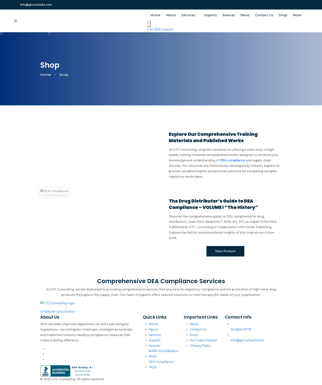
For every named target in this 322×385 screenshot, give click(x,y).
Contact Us (264, 15)
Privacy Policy (200, 346)
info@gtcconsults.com (36, 4)
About (171, 15)
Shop (283, 15)
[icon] (289, 4)
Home (155, 15)
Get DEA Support (161, 29)
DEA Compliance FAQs (161, 364)
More (297, 15)
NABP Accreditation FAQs (163, 353)
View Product (225, 251)
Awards (228, 15)
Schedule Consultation (57, 311)
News (245, 15)
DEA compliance (232, 160)
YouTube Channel (203, 340)
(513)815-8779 (241, 329)
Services (188, 15)
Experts (210, 15)
